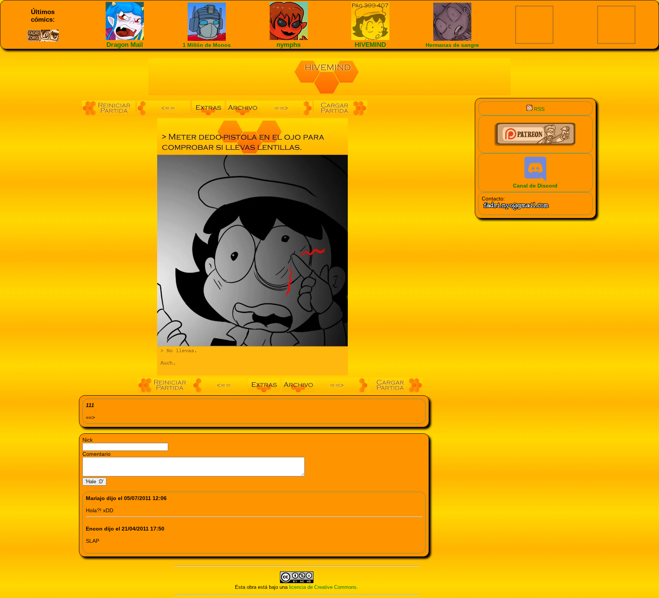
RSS (538, 109)
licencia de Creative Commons (323, 587)
